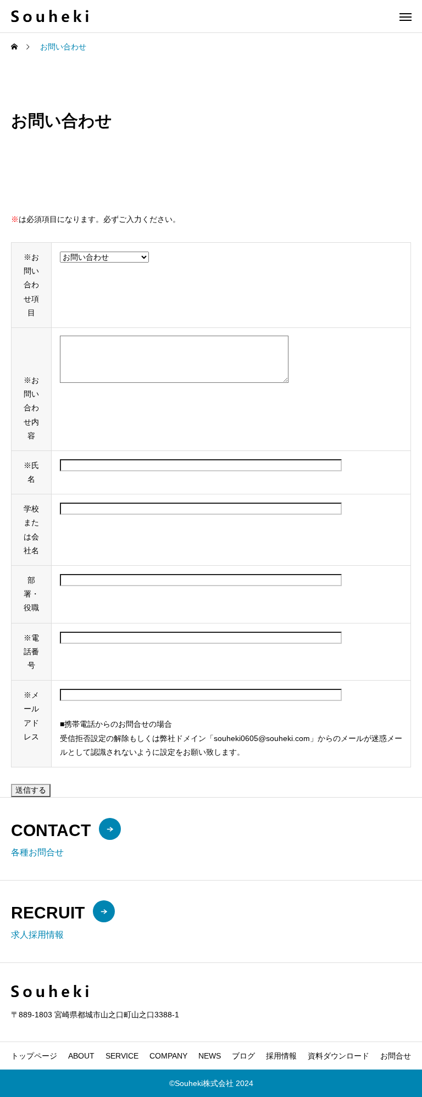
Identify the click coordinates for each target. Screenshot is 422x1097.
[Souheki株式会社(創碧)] (49, 16)
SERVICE (122, 1055)
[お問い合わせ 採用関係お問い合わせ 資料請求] (104, 257)
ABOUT (81, 1055)
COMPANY (168, 1055)
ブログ (243, 1055)
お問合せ (395, 1055)
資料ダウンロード (338, 1055)
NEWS (209, 1055)
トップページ (34, 1055)
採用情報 (281, 1055)
